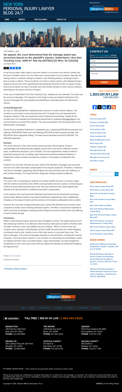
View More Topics (97, 161)
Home (7, 20)
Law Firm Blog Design (107, 384)
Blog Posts (96, 308)
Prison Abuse (97, 126)
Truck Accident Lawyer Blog (101, 234)
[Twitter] (99, 107)
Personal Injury (98, 119)
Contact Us (61, 20)
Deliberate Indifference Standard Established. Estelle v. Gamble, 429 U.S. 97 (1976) (104, 246)
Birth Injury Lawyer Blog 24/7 (101, 190)
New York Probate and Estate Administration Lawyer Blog (101, 222)
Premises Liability (99, 122)
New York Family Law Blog (100, 205)
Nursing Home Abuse (100, 154)
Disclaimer (58, 308)
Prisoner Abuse (98, 133)
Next (24, 269)
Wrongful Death (97, 150)
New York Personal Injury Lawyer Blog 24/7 (29, 9)
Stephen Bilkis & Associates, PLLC (30, 384)
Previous (8, 269)
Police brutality (98, 136)
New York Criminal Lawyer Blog (102, 227)
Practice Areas (40, 20)
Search (116, 174)
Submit (104, 82)
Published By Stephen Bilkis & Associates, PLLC (104, 8)
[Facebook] (94, 107)
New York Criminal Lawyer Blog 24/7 (102, 200)
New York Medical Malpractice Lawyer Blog (102, 210)
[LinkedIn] (104, 107)
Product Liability (98, 147)
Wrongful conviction (99, 157)
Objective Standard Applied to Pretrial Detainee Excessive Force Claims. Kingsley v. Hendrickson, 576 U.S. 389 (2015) (103, 272)
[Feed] (113, 107)
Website (22, 20)
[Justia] (109, 107)
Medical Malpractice (100, 140)
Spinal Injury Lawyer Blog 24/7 (102, 230)
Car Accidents (16, 256)
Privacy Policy (44, 308)
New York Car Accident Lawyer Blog (102, 194)
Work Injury (96, 143)
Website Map (83, 308)
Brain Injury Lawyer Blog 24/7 (102, 186)
